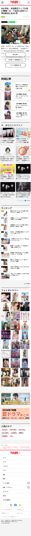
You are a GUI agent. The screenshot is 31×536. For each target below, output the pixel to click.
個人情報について (20, 509)
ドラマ (4, 462)
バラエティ (5, 466)
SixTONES (13, 429)
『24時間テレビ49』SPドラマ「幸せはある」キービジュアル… (19, 239)
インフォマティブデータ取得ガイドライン (10, 516)
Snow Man (22, 429)
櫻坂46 (21, 432)
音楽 (6, 445)
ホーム (2, 445)
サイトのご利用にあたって (6, 509)
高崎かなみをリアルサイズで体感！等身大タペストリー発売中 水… (19, 211)
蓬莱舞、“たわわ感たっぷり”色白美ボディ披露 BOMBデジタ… (19, 246)
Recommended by (20, 200)
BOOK (4, 495)
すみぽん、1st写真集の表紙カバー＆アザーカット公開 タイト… (19, 232)
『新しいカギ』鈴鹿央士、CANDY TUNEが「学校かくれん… (19, 274)
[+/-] (28, 483)
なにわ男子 (6, 432)
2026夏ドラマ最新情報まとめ (15, 59)
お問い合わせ (19, 513)
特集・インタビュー (8, 487)
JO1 (12, 436)
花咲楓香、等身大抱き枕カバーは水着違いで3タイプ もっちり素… (19, 253)
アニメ (4, 470)
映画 (4, 478)
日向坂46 (5, 436)
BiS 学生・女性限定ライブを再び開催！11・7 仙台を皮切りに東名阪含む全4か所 (16, 448)
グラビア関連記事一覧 (15, 65)
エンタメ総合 (6, 483)
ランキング (5, 491)
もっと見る (27, 283)
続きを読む (15, 54)
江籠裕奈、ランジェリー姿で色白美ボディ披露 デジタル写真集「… (19, 218)
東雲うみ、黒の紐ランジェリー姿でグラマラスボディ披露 (19, 260)
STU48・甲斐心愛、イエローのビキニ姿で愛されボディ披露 (19, 267)
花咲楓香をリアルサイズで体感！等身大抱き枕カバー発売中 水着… (19, 225)
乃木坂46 (14, 432)
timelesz (5, 429)
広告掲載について (5, 513)
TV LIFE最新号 (6, 500)
